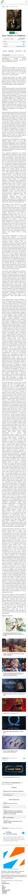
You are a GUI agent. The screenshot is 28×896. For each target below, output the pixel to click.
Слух (3, 747)
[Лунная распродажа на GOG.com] (14, 770)
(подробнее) (22, 39)
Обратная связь (5, 883)
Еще (16, 32)
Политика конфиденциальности (7, 880)
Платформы (4, 891)
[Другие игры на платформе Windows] (24, 44)
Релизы (4, 690)
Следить (12, 32)
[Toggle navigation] (26, 2)
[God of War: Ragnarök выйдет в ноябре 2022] (14, 725)
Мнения (25, 50)
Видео (3, 888)
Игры (3, 885)
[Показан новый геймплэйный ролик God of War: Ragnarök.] (14, 648)
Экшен (23, 41)
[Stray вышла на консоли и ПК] (14, 706)
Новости (5, 50)
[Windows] (23, 833)
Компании (4, 892)
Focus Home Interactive (11, 834)
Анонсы (4, 669)
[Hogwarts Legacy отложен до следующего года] (14, 688)
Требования (11, 50)
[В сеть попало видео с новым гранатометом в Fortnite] (14, 745)
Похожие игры (18, 50)
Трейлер (4, 650)
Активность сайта (6, 890)
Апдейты (4, 629)
